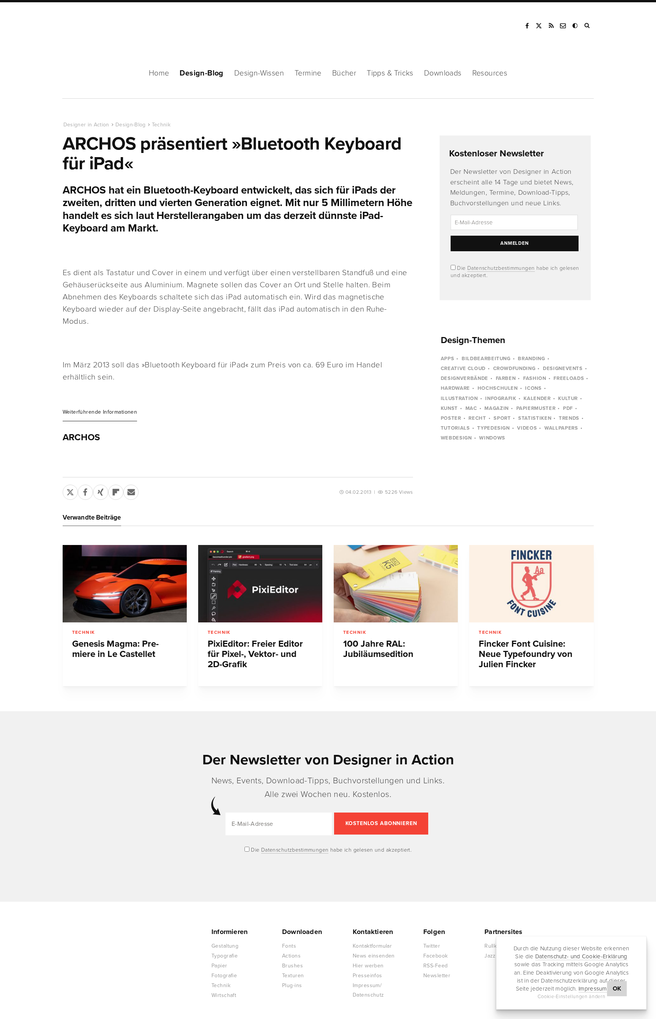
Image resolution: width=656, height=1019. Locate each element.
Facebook (527, 26)
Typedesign (493, 428)
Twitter (431, 946)
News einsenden (374, 956)
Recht (477, 418)
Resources (490, 73)
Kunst (449, 408)
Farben (506, 378)
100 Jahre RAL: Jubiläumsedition (378, 649)
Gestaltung (224, 946)
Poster (451, 418)
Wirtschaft (223, 995)
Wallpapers (561, 428)
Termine (308, 73)
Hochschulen (498, 388)
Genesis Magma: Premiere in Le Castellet (115, 649)
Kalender (537, 398)
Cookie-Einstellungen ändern (572, 997)
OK (617, 988)
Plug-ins (292, 985)
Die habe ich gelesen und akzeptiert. (330, 850)
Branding (531, 359)
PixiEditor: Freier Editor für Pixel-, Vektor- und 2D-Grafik (255, 654)
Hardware (455, 388)
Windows (492, 438)
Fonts (289, 946)
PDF (568, 408)
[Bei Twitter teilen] (70, 490)
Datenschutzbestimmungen (501, 268)
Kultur (568, 398)
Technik (161, 124)
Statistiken (534, 418)
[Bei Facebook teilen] (85, 490)
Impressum (593, 988)
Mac (471, 408)
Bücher (344, 73)
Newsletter (436, 975)
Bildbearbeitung (486, 359)
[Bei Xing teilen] (100, 490)
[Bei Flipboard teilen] (116, 490)
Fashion (534, 378)
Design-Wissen (259, 73)
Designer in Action (102, 26)
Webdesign (456, 438)
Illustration (459, 398)
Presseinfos (367, 975)
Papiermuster (536, 408)
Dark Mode (575, 26)
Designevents (563, 368)
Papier (219, 965)
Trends (569, 418)
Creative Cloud (463, 368)
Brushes (292, 965)
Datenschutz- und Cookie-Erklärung (581, 956)
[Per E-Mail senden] (131, 490)
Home (159, 73)
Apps (447, 359)
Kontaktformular (372, 946)
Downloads (443, 73)
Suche (587, 26)
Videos (527, 428)
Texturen (293, 975)
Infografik (500, 398)
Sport (502, 418)
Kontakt (563, 26)
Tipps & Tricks (390, 73)
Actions (291, 956)
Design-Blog (201, 73)
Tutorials (455, 428)
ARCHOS (81, 437)
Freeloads (569, 378)
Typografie (224, 956)
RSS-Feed (435, 965)
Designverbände (464, 378)
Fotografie (224, 975)
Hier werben (368, 965)
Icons (533, 388)
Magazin (496, 408)
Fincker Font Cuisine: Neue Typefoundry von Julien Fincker (525, 654)
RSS (551, 26)
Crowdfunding (514, 368)
